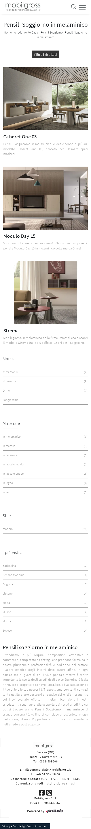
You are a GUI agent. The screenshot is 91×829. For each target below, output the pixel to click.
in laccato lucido (45, 464)
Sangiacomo (45, 400)
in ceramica (45, 455)
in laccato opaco (45, 474)
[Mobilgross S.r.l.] (22, 7)
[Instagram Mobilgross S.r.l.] (49, 792)
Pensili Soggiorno (51, 32)
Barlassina (45, 566)
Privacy (6, 826)
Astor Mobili (45, 372)
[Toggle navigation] (82, 7)
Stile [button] (7, 515)
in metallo (45, 446)
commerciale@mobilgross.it (50, 769)
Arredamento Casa (26, 32)
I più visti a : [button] (14, 552)
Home (8, 32)
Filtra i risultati (45, 54)
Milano (45, 612)
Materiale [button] (11, 423)
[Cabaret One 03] (45, 98)
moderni (45, 529)
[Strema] (45, 292)
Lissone (45, 593)
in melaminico (45, 437)
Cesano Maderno (45, 575)
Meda (45, 603)
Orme (45, 390)
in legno (45, 483)
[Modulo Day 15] (45, 198)
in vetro (45, 492)
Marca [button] (8, 358)
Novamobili (45, 381)
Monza (45, 621)
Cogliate (45, 584)
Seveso (45, 630)
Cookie (17, 826)
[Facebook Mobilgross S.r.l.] (42, 792)
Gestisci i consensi (38, 826)
